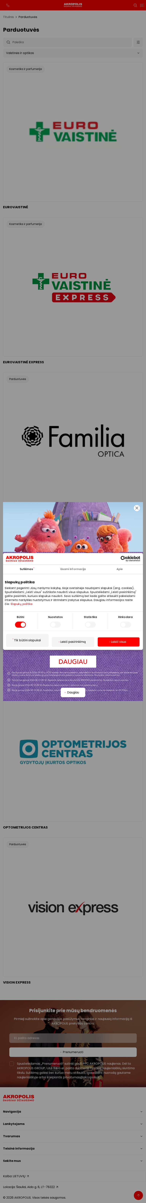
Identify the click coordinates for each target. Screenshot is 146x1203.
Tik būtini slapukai (27, 640)
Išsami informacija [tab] (73, 569)
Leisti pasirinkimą (73, 642)
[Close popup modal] (137, 508)
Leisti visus (118, 642)
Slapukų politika (22, 604)
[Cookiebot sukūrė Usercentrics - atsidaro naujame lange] (126, 559)
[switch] (55, 625)
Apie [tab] (120, 569)
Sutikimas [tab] (26, 569)
